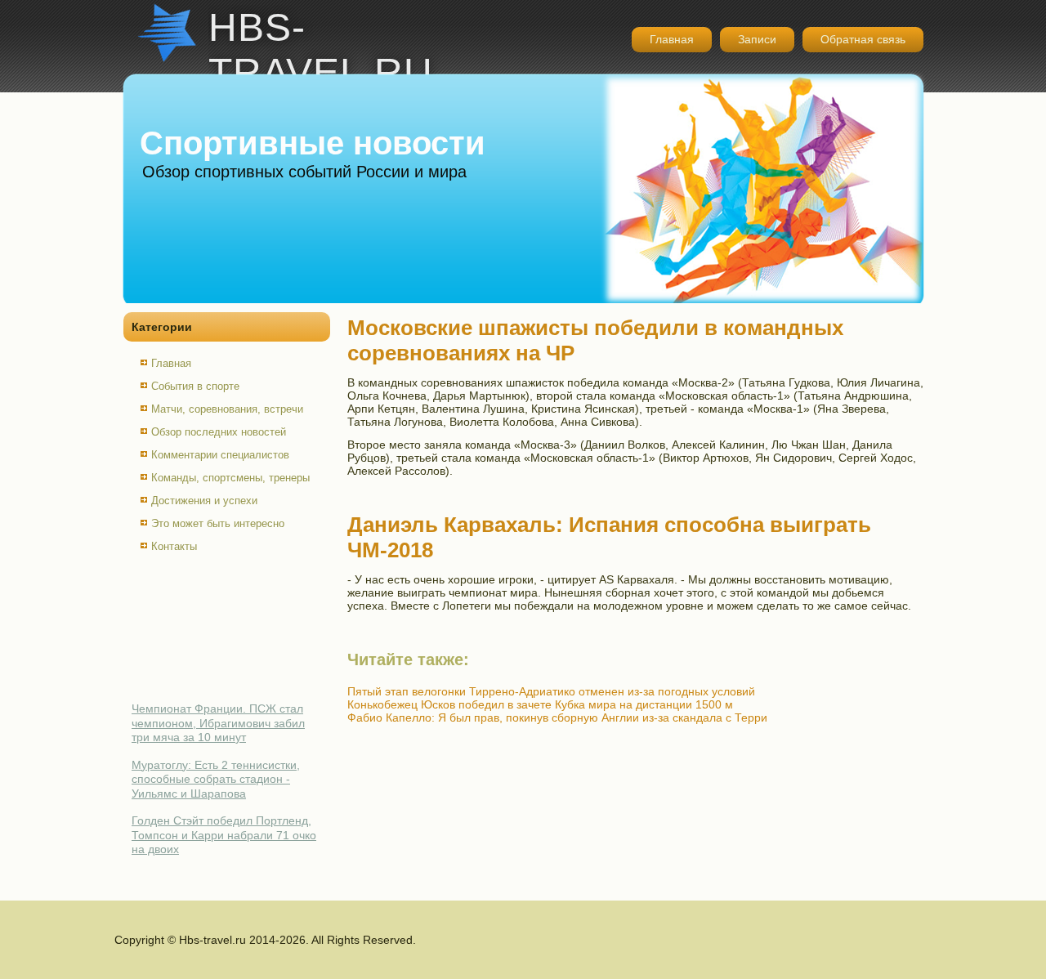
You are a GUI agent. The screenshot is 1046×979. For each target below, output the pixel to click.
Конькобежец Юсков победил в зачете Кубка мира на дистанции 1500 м (540, 704)
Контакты (174, 546)
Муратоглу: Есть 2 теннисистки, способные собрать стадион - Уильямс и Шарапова (216, 779)
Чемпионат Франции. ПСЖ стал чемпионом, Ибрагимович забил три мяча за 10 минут (218, 723)
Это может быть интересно (217, 523)
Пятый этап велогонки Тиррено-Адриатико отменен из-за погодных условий (551, 691)
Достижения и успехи (204, 500)
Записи (757, 39)
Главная (672, 39)
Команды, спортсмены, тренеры (230, 478)
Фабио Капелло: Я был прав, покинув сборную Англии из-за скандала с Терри (557, 717)
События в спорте (195, 386)
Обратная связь (862, 39)
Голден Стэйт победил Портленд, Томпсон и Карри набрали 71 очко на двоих (224, 835)
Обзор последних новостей (218, 432)
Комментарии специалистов (220, 455)
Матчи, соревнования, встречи (227, 409)
